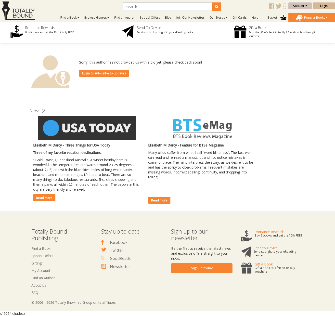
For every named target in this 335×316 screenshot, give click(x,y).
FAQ (34, 292)
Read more (44, 198)
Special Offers (150, 17)
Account (299, 6)
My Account (40, 270)
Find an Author (124, 17)
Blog (168, 17)
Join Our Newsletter (190, 17)
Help (255, 17)
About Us (38, 285)
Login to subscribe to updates (104, 73)
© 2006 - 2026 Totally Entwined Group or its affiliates (73, 302)
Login (324, 6)
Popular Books (314, 17)
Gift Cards (239, 17)
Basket (273, 17)
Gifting (36, 263)
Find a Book (41, 248)
